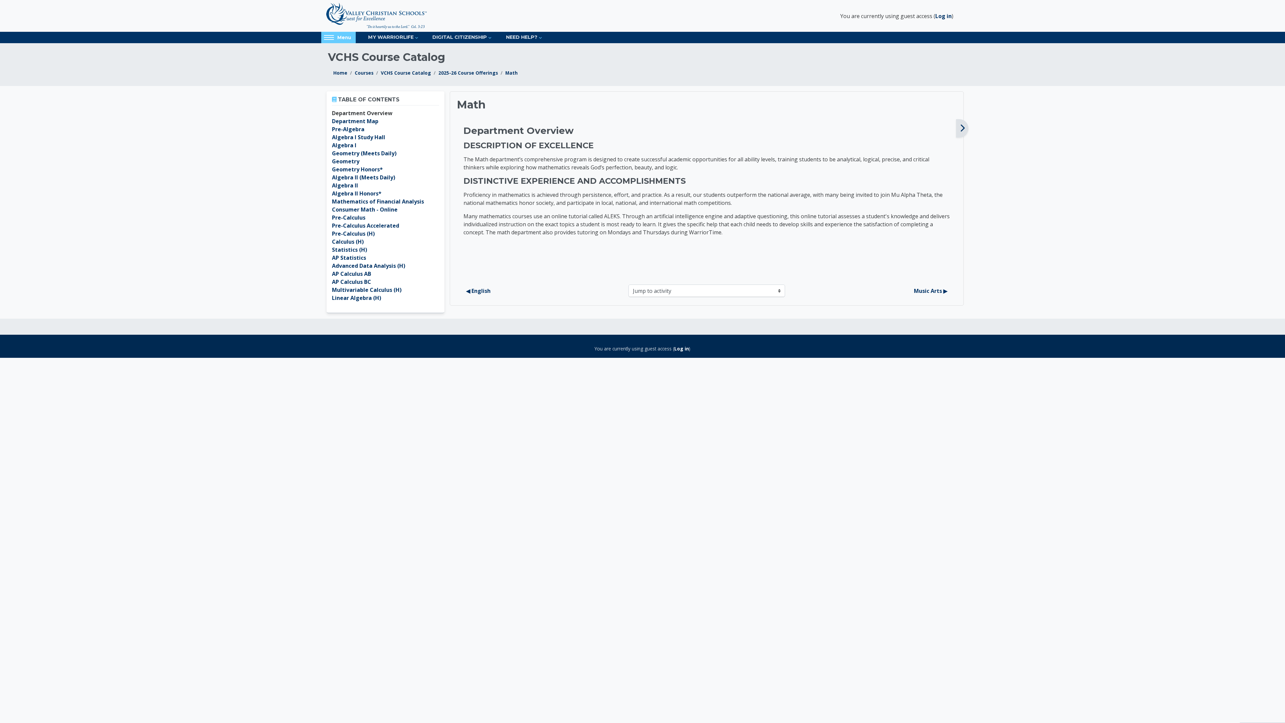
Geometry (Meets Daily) (364, 153)
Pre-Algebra (348, 129)
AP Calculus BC (351, 282)
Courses (364, 73)
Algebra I (344, 145)
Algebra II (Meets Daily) (363, 177)
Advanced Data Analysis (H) (368, 265)
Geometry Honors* (357, 169)
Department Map (355, 121)
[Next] (962, 128)
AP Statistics (349, 257)
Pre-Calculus (348, 217)
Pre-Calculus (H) (353, 233)
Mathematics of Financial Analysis (378, 201)
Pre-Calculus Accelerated (365, 225)
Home (340, 73)
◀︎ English (478, 291)
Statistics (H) (349, 249)
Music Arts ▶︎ (930, 291)
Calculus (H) (348, 241)
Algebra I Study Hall (358, 137)
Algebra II (345, 185)
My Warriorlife (391, 37)
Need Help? (521, 37)
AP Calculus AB (351, 273)
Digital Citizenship (459, 37)
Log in (943, 16)
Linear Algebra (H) (356, 298)
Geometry (345, 161)
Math (511, 73)
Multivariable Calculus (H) (367, 290)
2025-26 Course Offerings (468, 73)
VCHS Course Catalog (406, 73)
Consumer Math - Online (365, 209)
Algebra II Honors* (356, 193)
